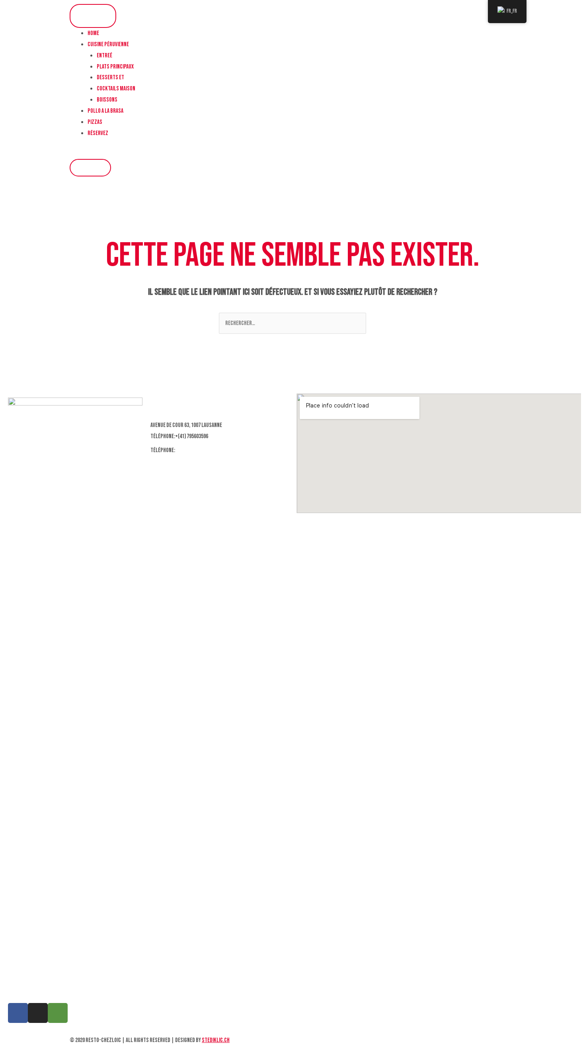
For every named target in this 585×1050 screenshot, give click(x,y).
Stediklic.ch (216, 1040)
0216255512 (188, 450)
